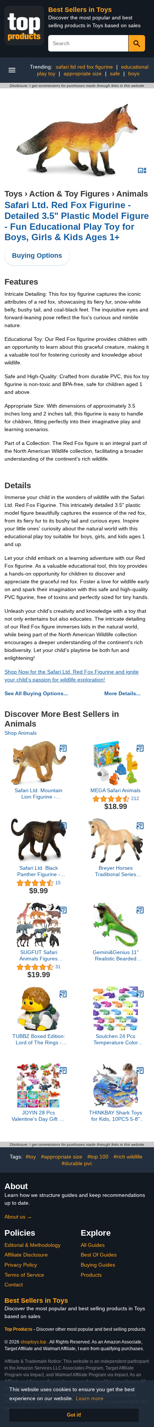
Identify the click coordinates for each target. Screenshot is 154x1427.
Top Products (19, 1329)
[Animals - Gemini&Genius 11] (140, 910)
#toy (31, 1157)
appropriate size (83, 73)
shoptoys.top (33, 1342)
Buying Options (37, 255)
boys (133, 73)
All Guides (93, 1245)
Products (91, 1275)
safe (115, 73)
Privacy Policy (20, 1265)
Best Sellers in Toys (80, 9)
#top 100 (97, 1157)
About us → (18, 1217)
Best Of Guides (99, 1255)
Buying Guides (98, 1265)
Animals (132, 193)
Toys (13, 193)
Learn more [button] (90, 1398)
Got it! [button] (74, 1415)
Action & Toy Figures (69, 193)
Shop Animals (20, 733)
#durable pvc (77, 1163)
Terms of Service (24, 1275)
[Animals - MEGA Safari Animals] (140, 748)
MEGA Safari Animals (115, 790)
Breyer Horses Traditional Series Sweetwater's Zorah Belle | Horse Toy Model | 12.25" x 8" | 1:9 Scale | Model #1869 (115, 871)
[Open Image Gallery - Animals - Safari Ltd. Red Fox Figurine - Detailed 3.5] (142, 170)
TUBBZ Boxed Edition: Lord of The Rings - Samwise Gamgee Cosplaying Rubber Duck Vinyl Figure (38, 1039)
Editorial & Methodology (32, 1245)
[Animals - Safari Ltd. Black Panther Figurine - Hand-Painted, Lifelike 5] (63, 825)
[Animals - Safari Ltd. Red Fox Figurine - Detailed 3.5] (77, 140)
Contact (13, 1285)
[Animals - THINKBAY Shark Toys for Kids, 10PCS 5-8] (140, 1070)
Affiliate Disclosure (26, 1255)
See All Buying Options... (36, 693)
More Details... (122, 693)
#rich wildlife (128, 1157)
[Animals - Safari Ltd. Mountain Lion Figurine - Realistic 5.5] (63, 748)
